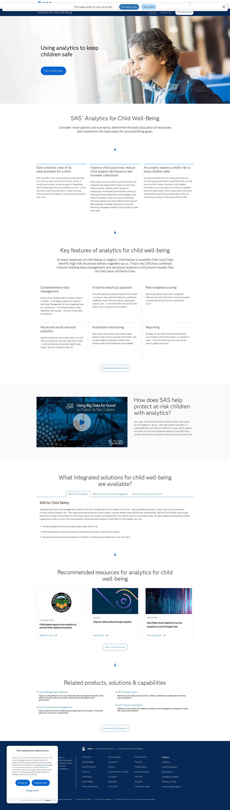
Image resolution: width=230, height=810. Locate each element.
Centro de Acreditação (103, 799)
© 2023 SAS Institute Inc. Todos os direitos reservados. (135, 799)
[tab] (78, 494)
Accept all (22, 783)
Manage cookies (32, 790)
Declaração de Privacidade (62, 799)
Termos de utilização (83, 799)
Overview (153, 12)
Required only (40, 783)
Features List (166, 12)
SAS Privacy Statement (44, 765)
